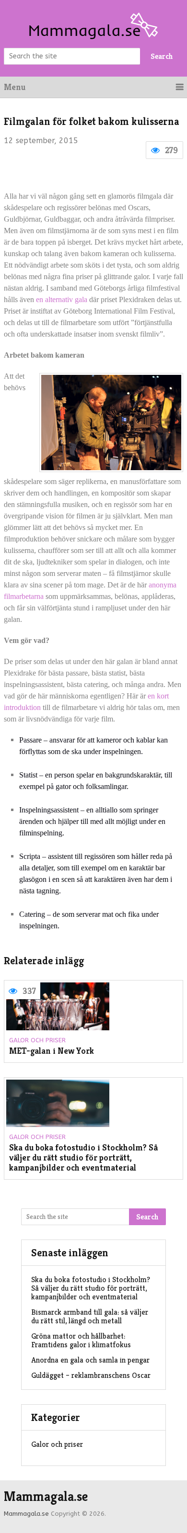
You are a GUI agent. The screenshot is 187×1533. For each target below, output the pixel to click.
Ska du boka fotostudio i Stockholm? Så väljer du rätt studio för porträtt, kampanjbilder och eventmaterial (83, 1157)
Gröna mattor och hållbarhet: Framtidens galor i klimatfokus (81, 1340)
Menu (14, 86)
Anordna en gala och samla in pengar (90, 1360)
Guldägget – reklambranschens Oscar (91, 1375)
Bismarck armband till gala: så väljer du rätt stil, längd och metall (89, 1316)
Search (162, 56)
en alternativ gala (61, 299)
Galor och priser (37, 1040)
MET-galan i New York (51, 1051)
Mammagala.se (46, 1496)
